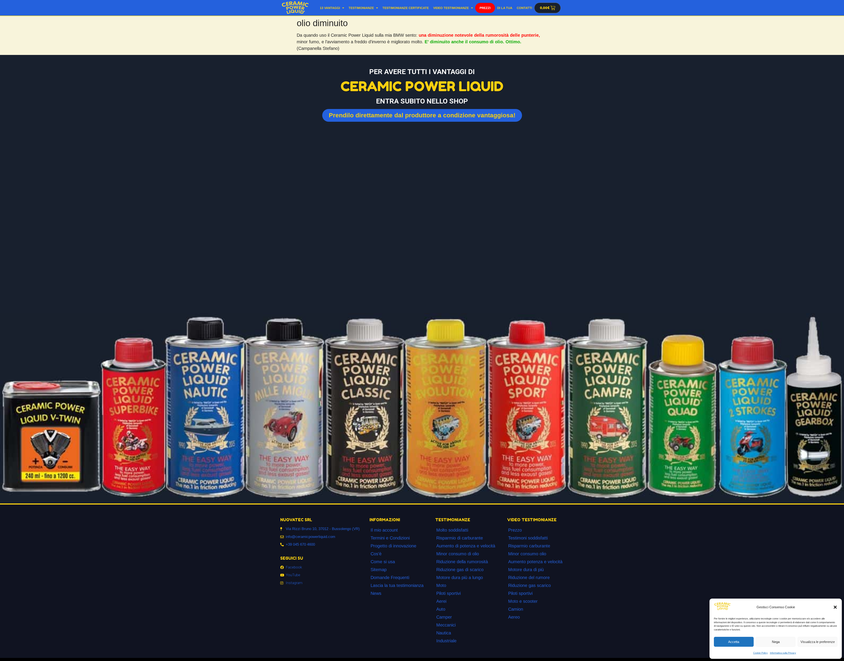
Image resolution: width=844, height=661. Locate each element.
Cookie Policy (760, 653)
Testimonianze (361, 8)
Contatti (524, 8)
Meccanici (446, 625)
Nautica (443, 632)
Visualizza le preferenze (817, 642)
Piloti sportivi (448, 593)
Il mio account (384, 530)
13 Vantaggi (330, 8)
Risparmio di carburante (459, 538)
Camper (444, 617)
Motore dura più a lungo (459, 577)
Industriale (446, 640)
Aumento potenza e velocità (535, 561)
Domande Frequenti (390, 577)
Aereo (514, 617)
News (376, 593)
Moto (441, 585)
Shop (485, 8)
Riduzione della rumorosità (462, 561)
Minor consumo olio (527, 553)
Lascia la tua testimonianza (397, 585)
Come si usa (383, 561)
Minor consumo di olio (457, 553)
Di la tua (504, 8)
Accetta (733, 642)
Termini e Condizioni (390, 538)
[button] (835, 607)
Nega (776, 642)
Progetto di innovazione (393, 545)
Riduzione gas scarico (529, 585)
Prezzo (515, 530)
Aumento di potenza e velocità (465, 545)
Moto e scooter (523, 601)
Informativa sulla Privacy (783, 653)
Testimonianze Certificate (405, 8)
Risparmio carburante (529, 545)
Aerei (441, 601)
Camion (515, 609)
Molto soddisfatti (452, 530)
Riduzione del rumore (529, 577)
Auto (440, 609)
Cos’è (376, 553)
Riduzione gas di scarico (460, 569)
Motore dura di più (526, 569)
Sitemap (379, 569)
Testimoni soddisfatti (528, 538)
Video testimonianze (451, 8)
